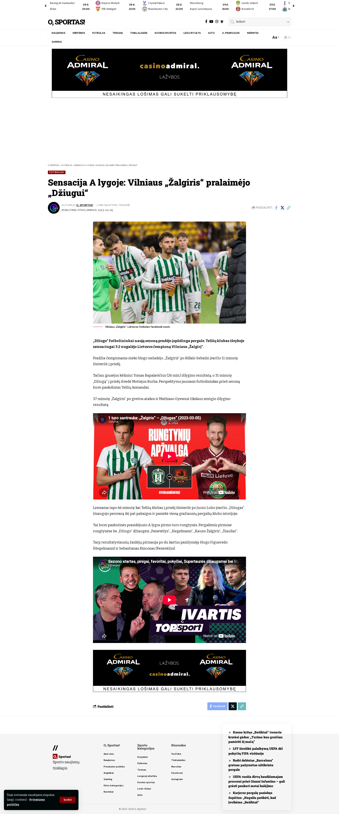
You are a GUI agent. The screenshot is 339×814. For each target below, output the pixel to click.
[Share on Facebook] (276, 208)
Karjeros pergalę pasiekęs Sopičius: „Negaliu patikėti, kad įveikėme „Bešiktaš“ (252, 797)
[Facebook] (206, 21)
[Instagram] (216, 21)
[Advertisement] (169, 130)
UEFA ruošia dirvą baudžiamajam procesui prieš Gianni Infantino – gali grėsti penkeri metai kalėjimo (256, 781)
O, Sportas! (66, 22)
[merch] (221, 21)
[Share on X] (282, 208)
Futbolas (56, 172)
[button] (68, 800)
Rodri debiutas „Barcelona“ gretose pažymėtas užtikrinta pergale (250, 765)
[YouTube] (211, 21)
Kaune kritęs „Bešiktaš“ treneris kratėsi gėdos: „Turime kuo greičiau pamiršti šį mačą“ (255, 737)
